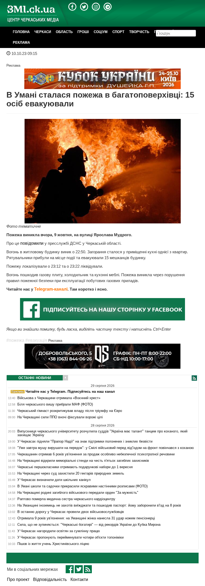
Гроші (83, 32)
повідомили (32, 243)
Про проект (18, 579)
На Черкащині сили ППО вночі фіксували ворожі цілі (60, 417)
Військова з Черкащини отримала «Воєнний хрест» (58, 398)
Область (64, 32)
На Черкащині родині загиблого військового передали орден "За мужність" (77, 493)
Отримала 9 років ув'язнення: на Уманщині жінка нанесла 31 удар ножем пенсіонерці (86, 518)
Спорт (118, 32)
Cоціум (101, 32)
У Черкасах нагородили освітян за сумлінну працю (58, 531)
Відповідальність (50, 579)
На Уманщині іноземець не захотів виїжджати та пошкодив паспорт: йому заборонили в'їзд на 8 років (99, 505)
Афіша (185, 32)
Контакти (79, 579)
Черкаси (42, 32)
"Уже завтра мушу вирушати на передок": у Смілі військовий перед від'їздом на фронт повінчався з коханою (105, 448)
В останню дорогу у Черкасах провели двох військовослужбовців (70, 512)
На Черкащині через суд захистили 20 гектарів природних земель (70, 473)
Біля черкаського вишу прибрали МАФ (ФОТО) (55, 404)
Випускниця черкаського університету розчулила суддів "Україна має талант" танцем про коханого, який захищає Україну (102, 433)
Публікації (164, 32)
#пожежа (15, 340)
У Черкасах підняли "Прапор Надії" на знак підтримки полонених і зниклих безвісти (84, 441)
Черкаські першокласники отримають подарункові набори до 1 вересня (75, 467)
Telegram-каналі (51, 289)
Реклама (21, 43)
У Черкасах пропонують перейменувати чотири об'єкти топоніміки (70, 537)
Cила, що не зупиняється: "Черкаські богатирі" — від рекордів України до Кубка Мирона (88, 525)
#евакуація (36, 340)
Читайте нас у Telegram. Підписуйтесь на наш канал (70, 392)
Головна (21, 32)
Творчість (139, 32)
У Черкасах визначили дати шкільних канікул (54, 480)
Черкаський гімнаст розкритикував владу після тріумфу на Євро (69, 411)
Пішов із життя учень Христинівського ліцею (53, 544)
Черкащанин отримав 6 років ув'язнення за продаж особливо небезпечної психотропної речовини (96, 454)
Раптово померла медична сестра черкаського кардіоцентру (66, 499)
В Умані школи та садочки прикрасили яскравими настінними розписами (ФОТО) (82, 486)
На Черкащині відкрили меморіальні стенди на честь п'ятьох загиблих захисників (83, 461)
